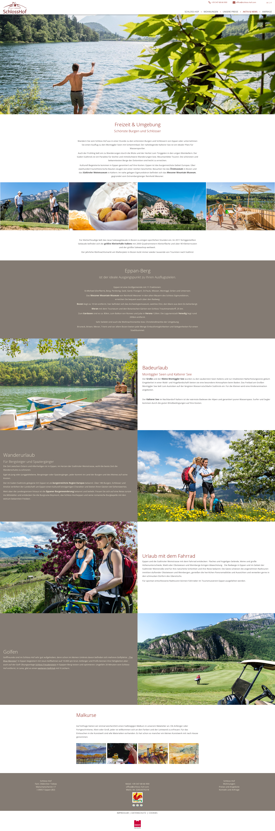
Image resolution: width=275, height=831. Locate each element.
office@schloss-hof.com (137, 786)
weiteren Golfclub (46, 668)
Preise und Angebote (229, 786)
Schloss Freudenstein (45, 664)
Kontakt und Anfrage (229, 789)
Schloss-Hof (229, 780)
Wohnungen (229, 783)
